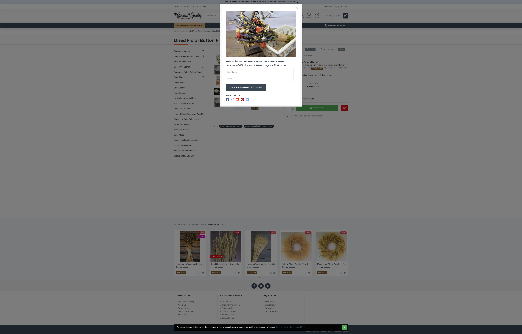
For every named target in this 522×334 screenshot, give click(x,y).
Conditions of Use (297, 327)
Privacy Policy (282, 327)
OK (344, 327)
